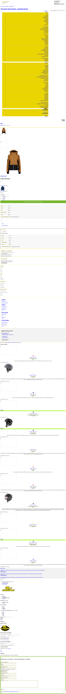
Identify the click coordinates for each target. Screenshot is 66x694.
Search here (52, 10)
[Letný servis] (45, 111)
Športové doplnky (4, 314)
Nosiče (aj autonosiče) (4, 323)
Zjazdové (30, 413)
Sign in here (9, 648)
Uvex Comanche (33, 432)
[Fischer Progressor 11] (33, 534)
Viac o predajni (5, 332)
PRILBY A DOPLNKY (5, 312)
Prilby (2, 315)
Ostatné (2, 326)
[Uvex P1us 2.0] (33, 387)
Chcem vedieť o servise (6, 255)
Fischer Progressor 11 (33, 543)
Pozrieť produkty (2, 578)
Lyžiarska (31, 357)
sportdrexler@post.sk (5, 583)
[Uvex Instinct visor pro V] (33, 498)
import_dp (19, 342)
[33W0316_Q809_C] (3, 176)
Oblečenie (13, 342)
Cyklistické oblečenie (4, 306)
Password (2, 636)
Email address (2, 643)
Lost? (4, 636)
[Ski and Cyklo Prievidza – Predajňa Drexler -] (7, 5)
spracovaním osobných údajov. (12, 691)
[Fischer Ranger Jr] (33, 517)
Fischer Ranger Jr (33, 525)
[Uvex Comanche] (33, 423)
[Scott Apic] (33, 461)
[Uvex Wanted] (33, 368)
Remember (9, 634)
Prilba (33, 357)
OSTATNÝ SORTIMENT (5, 320)
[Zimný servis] (45, 115)
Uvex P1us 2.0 (33, 395)
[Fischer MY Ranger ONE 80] (33, 405)
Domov (1, 125)
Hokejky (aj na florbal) (4, 322)
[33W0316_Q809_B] (3, 175)
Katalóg (4, 125)
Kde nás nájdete (2, 574)
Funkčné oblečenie (4, 309)
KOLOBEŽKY (3, 299)
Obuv (2, 310)
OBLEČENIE (3, 304)
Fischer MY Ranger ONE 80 (33, 414)
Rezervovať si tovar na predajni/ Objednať (34, 201)
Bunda (9, 342)
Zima (1, 123)
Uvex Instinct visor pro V (33, 506)
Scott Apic (33, 469)
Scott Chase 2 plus (33, 358)
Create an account (6, 639)
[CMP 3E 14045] (2, 190)
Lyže (10, 342)
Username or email (3, 634)
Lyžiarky (35, 413)
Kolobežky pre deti (4, 301)
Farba (1, 198)
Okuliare (3, 318)
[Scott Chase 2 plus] (33, 350)
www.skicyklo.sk (4, 584)
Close (1, 619)
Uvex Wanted (33, 376)
